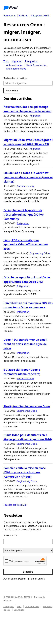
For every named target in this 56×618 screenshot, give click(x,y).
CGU (19, 606)
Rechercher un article (15, 78)
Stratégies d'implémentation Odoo (26, 406)
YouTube (23, 15)
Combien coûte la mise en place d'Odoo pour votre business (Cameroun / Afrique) (24, 472)
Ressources (9, 15)
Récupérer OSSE (40, 15)
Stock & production (36, 65)
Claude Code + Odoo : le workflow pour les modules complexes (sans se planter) (28, 177)
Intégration (31, 61)
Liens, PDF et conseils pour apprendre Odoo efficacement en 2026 (25, 244)
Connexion (19, 609)
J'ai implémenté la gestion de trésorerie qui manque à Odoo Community (23, 214)
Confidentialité (32, 606)
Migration (16, 61)
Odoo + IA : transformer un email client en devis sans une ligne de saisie (25, 344)
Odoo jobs (8, 606)
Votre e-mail (10, 535)
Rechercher (12, 90)
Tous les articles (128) (15, 504)
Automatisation (14, 65)
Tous (6, 61)
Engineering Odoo (16, 68)
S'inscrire (28, 571)
